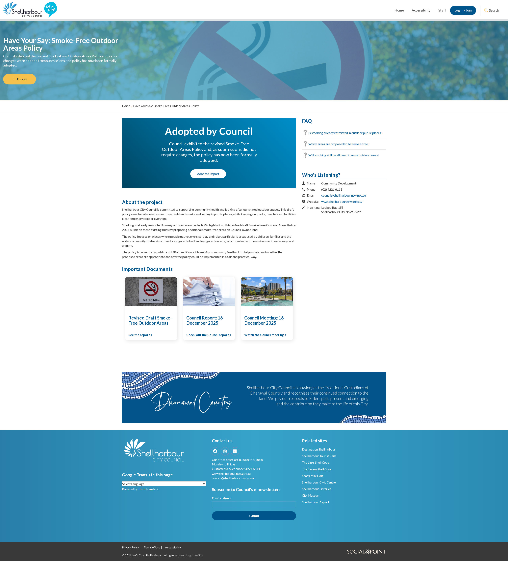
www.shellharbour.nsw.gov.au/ (341, 201)
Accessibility (421, 10)
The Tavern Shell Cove (316, 469)
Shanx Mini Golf (312, 476)
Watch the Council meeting (264, 335)
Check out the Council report (207, 335)
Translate (152, 489)
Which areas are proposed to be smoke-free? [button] (338, 144)
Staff (442, 10)
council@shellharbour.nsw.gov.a (233, 478)
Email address (221, 498)
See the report (139, 335)
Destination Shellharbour (318, 449)
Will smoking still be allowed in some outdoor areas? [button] (343, 155)
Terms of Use (152, 547)
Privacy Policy (130, 547)
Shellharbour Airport (315, 502)
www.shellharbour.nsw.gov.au (231, 473)
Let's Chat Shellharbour (146, 555)
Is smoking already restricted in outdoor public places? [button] (345, 133)
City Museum (310, 495)
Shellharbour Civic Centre (319, 482)
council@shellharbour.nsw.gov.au (343, 195)
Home (399, 10)
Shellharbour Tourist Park (319, 456)
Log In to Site (195, 555)
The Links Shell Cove (315, 462)
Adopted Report (208, 174)
